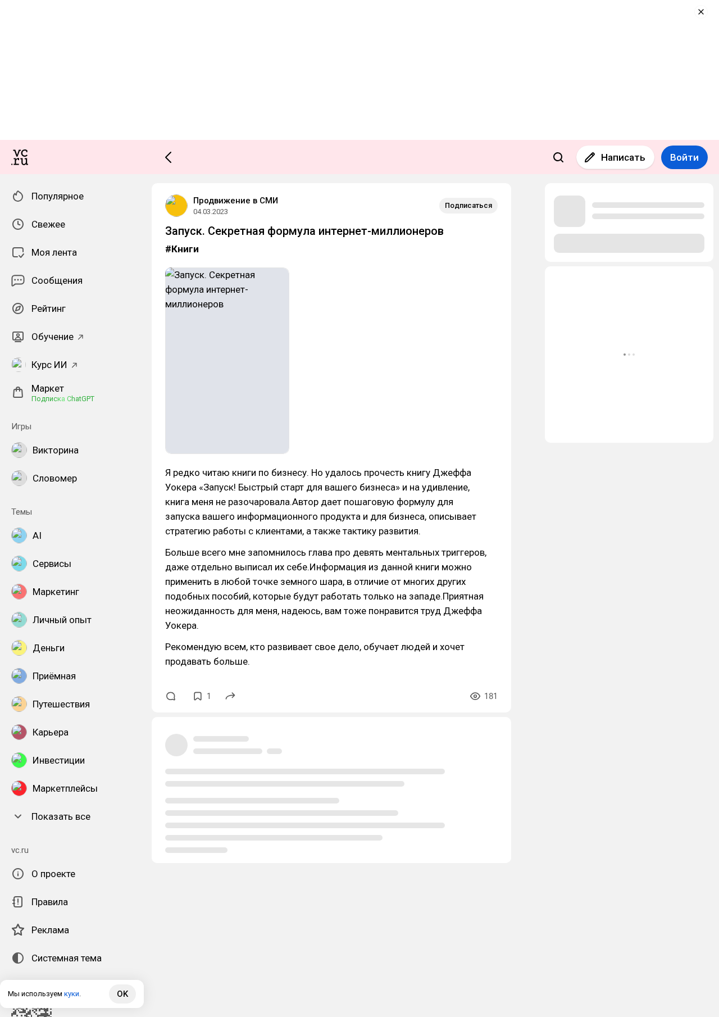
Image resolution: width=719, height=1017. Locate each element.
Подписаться (468, 205)
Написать (623, 157)
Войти (684, 157)
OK (122, 994)
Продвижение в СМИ (235, 201)
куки (71, 993)
